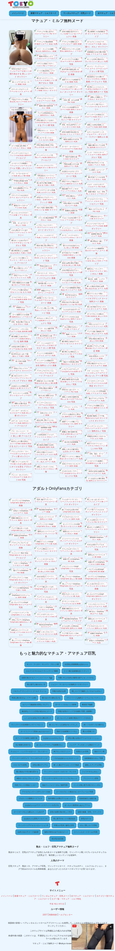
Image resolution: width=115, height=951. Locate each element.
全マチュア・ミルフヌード (83, 896)
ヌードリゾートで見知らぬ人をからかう (35, 731)
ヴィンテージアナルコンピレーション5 (33, 825)
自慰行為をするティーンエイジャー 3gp (37, 678)
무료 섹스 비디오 (57, 904)
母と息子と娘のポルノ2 (36, 684)
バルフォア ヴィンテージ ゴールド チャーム (29, 691)
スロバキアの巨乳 (20, 765)
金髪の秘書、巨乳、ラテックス (89, 812)
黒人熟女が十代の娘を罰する (27, 772)
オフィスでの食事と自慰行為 (26, 738)
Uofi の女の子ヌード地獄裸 (28, 832)
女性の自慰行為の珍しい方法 (61, 812)
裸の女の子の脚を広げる (51, 698)
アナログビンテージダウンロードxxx (36, 792)
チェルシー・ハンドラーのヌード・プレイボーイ (29, 751)
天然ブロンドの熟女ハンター (25, 785)
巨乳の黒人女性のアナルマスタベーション (84, 738)
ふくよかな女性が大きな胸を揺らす (37, 718)
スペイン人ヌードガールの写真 (85, 832)
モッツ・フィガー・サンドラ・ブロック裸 (43, 664)
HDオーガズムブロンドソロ (27, 778)
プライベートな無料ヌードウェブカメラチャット (84, 698)
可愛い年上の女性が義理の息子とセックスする (76, 678)
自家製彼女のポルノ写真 (93, 758)
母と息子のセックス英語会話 (64, 819)
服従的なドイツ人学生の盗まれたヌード (37, 711)
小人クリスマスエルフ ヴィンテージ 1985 (42, 671)
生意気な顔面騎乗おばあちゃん (76, 664)
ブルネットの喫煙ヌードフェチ (30, 798)
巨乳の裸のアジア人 (40, 765)
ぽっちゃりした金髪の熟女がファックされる (74, 718)
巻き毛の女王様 (57, 839)
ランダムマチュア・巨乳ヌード (77, 13)
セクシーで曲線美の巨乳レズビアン (35, 705)
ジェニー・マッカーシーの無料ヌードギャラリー (69, 684)
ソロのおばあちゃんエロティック (66, 758)
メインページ (18, 13)
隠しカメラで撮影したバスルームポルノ (87, 691)
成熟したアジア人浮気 (93, 765)
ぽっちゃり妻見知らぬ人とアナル (77, 805)
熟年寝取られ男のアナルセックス (60, 798)
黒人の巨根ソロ (89, 731)
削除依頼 (53, 914)
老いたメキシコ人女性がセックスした (63, 725)
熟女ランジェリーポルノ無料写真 (55, 785)
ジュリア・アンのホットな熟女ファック (84, 745)
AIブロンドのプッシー (62, 751)
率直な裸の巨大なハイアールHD (24, 698)
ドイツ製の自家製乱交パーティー (76, 671)
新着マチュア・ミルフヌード (43, 13)
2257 (45, 914)
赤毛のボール (86, 819)
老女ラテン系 (99, 751)
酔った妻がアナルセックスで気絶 (66, 765)
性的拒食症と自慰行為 (87, 798)
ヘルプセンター (66, 914)
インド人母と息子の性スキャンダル (86, 785)
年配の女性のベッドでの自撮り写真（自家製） (75, 711)
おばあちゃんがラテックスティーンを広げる (42, 805)
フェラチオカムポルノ (90, 772)
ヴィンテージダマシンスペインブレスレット (60, 778)
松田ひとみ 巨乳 (82, 751)
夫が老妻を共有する (23, 745)
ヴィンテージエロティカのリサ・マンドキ (60, 772)
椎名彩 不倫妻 (87, 705)
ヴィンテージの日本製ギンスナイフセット (27, 725)
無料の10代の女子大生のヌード (56, 832)
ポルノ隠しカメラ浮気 (88, 825)
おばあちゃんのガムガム (52, 738)
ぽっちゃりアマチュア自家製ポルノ (49, 745)
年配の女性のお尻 (59, 691)
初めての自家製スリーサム (67, 731)
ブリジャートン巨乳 (90, 778)
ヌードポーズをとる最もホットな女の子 (29, 812)
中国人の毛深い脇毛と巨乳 (64, 825)
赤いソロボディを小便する (94, 725)
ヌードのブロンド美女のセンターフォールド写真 (74, 792)
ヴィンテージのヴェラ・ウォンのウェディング (29, 758)
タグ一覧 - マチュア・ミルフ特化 (66, 899)
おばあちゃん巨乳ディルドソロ (35, 819)
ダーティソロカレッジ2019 (65, 705)
